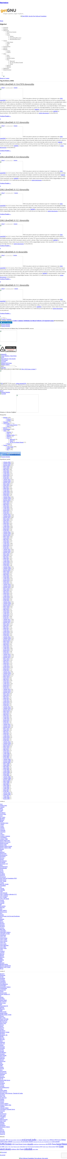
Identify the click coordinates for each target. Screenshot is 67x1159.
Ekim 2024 (6, 494)
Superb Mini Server (5, 1080)
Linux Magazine (4, 945)
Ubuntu (2, 1102)
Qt (0, 995)
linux (64, 1144)
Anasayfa (5, 27)
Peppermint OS (4, 1006)
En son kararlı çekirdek (27, 1141)
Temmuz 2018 (7, 603)
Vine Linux (3, 1115)
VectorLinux (3, 1113)
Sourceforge (3, 1071)
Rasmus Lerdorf (17, 1146)
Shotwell (2, 1057)
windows (13, 1149)
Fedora (2, 872)
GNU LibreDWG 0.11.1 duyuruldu (14, 285)
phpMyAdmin (3, 1013)
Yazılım (5, 40)
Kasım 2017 (6, 615)
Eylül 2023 (6, 513)
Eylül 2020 (6, 565)
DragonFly (3, 856)
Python (8, 56)
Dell (1, 850)
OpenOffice (3, 985)
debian (48, 1139)
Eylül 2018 (6, 600)
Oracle (1, 991)
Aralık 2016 (6, 631)
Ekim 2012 (6, 704)
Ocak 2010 (6, 752)
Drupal (2, 859)
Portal (11, 64)
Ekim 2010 (6, 739)
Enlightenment (4, 866)
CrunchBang (3, 837)
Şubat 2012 (6, 715)
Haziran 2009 (6, 762)
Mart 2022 (6, 539)
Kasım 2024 (6, 492)
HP (1, 904)
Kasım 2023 (6, 510)
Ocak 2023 (6, 524)
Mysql (1, 968)
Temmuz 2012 (7, 708)
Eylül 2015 (6, 653)
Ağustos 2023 (6, 514)
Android (2, 807)
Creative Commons (5, 836)
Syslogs (2, 1084)
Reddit (1, 1036)
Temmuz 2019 (7, 586)
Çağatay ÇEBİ (4, 839)
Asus (1, 815)
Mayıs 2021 (6, 554)
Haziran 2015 (6, 657)
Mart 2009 (6, 766)
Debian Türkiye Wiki (5, 847)
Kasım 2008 (6, 772)
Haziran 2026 (6, 465)
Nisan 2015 (6, 660)
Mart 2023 (6, 522)
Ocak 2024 (6, 507)
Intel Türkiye (3, 910)
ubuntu (47, 1146)
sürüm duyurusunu (44, 113)
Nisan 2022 (6, 538)
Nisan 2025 (6, 485)
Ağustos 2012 (6, 707)
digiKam (2, 852)
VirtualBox (3, 1116)
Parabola (2, 998)
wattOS (2, 1118)
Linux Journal (3, 941)
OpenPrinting (3, 988)
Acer (1, 804)
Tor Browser (3, 1097)
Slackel (2, 1059)
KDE (1, 920)
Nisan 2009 (6, 765)
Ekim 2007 (6, 790)
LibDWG (55, 111)
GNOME (2, 890)
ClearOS (2, 828)
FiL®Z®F (2, 1155)
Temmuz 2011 (7, 725)
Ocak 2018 (6, 612)
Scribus (2, 1049)
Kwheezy (2, 926)
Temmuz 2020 (7, 568)
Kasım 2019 (6, 580)
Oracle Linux (3, 992)
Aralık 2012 (6, 701)
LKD (1, 949)
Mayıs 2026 (6, 466)
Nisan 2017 (6, 625)
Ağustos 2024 (6, 497)
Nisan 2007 (6, 795)
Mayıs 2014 (6, 676)
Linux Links (3, 944)
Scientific (2, 1048)
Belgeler (5, 49)
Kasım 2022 (6, 527)
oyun (9, 1146)
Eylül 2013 (6, 688)
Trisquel (2, 1100)
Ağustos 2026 (6, 462)
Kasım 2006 (6, 798)
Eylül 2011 (6, 723)
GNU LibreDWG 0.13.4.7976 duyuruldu (17, 84)
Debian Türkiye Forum (6, 846)
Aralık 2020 (6, 561)
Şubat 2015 (6, 663)
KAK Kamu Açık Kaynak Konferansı (10, 916)
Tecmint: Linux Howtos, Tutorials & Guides (11, 1093)
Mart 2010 (6, 749)
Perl (1, 1004)
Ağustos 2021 (6, 549)
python (12, 1146)
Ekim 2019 (6, 581)
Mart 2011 (6, 731)
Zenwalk (2, 1131)
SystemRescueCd (4, 1087)
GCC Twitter (3, 897)
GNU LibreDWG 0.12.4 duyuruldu (14, 157)
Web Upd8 (3, 1121)
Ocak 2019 (6, 594)
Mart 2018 (6, 609)
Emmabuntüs (3, 868)
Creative (2, 834)
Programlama (6, 46)
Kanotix (2, 919)
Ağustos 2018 (6, 602)
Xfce (1, 1128)
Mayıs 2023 (6, 519)
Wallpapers (6, 68)
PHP (1, 1010)
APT (1, 811)
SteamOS (2, 1077)
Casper (2, 826)
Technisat (2, 1094)
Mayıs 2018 (6, 606)
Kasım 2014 (6, 667)
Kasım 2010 (6, 737)
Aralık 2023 (6, 508)
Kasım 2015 (6, 650)
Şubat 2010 (6, 750)
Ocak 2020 (6, 577)
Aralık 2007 (6, 788)
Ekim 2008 (6, 774)
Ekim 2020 (6, 564)
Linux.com (3, 936)
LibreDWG (3, 100)
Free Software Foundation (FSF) (8, 878)
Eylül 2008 (6, 775)
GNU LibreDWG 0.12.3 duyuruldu (14, 189)
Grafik (8, 43)
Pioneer (2, 1016)
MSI (1, 961)
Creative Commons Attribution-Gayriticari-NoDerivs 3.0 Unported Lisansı (33, 320)
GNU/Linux (6, 30)
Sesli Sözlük (3, 1055)
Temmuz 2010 (7, 743)
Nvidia (2, 976)
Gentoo (2, 882)
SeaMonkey (3, 1052)
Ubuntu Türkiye (4, 1103)
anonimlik (2, 1139)
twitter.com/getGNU (21, 383)
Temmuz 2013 (7, 691)
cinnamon (44, 1139)
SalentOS (2, 1042)
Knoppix (2, 923)
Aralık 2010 (6, 736)
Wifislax (2, 1122)
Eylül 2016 (6, 635)
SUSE (1, 1078)
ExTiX (2, 871)
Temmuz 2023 (7, 516)
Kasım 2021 (6, 545)
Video (4, 53)
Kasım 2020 (6, 562)
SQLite (2, 1076)
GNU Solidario (4, 895)
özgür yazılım (35, 1149)
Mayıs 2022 (6, 536)
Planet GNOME (4, 1019)
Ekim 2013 (6, 686)
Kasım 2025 (6, 475)
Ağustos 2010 (6, 742)
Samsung (2, 1046)
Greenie (2, 888)
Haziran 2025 (6, 482)
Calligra (2, 824)
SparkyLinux (3, 1073)
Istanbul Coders (11, 58)
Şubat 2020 (6, 575)
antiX (1, 808)
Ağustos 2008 (6, 776)
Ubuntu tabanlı (52, 1146)
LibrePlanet (3, 935)
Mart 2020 (6, 574)
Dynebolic (2, 862)
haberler (37, 109)
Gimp (8, 55)
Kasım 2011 (6, 720)
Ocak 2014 (6, 682)
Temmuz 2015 (7, 656)
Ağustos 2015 (6, 654)
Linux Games (3, 939)
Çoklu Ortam (10, 42)
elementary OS (4, 863)
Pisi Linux (2, 1017)
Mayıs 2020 (6, 571)
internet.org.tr (3, 912)
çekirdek (28, 1149)
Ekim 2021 (6, 546)
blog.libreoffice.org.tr (15, 39)
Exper (1, 869)
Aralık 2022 (6, 526)
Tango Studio (3, 1090)
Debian (11, 36)
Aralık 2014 (6, 666)
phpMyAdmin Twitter (5, 1014)
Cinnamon (2, 831)
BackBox (2, 818)
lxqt (0, 1146)
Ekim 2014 (6, 669)
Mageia (2, 955)
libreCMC (2, 929)
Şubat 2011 (6, 733)
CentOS (2, 827)
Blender (2, 820)
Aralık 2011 (6, 718)
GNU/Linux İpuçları (11, 32)
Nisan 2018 (6, 607)
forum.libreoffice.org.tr (15, 37)
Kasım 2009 (6, 755)
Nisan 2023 (6, 520)
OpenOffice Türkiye (5, 987)
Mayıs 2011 (6, 728)
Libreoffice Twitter (5, 933)
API (6, 1140)
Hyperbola (2, 906)
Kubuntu (2, 925)
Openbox (2, 979)
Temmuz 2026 (7, 463)
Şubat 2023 (6, 523)
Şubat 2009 (6, 768)
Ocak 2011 (6, 734)
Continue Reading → (5, 116)
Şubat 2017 (6, 628)
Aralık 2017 (6, 613)
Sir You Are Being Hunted (16, 62)
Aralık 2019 (6, 578)
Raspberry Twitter (4, 1032)
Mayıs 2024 (6, 501)
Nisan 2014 (6, 677)
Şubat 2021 (6, 558)
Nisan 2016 (6, 642)
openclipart (3, 982)
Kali (1, 917)
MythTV (2, 974)
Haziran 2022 (6, 535)
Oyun (8, 59)
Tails (1, 1089)
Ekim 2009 (6, 756)
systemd (2, 1086)
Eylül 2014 (6, 670)
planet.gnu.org (3, 1020)
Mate (1, 958)
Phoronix (2, 1008)
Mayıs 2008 (6, 781)
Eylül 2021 (6, 548)
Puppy (1, 1026)
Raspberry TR (3, 1035)
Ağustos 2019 (6, 584)
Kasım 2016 (6, 632)
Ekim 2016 (6, 634)
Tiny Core (2, 1096)
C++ (37, 1139)
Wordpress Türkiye (5, 1127)
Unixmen (2, 1110)
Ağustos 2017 (6, 619)
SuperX (2, 1081)
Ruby (1, 1041)
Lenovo (2, 928)
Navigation (4, 2)
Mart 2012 (6, 714)
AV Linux (2, 817)
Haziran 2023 (6, 517)
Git (1, 887)
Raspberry (2, 1030)
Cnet (1, 833)
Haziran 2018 (6, 605)
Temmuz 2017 (7, 621)
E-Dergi (8, 52)
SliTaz (1, 1064)
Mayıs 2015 (6, 658)
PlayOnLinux (3, 1022)
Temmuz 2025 (7, 481)
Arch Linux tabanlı (12, 1139)
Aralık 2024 (6, 491)
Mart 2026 (6, 469)
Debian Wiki (3, 844)
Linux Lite (2, 942)
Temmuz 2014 (7, 673)
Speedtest (2, 1074)
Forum (8, 34)
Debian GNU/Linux (5, 842)
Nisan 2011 (6, 730)
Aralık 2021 (6, 543)
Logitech (2, 951)
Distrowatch (3, 853)
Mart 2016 (6, 644)
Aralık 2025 (6, 473)
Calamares (40, 1139)
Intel (1, 909)
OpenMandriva (4, 984)
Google (2, 900)
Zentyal (2, 1129)
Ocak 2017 (6, 629)
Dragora (2, 858)
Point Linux (3, 1023)
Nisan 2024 (6, 503)
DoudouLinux (3, 855)
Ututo (1, 1112)
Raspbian (2, 1033)
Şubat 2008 (6, 785)
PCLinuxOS (3, 1001)
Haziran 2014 (6, 675)
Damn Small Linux (5, 840)
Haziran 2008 (6, 779)
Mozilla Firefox (4, 964)
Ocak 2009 (6, 769)
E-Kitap (8, 50)
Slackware (2, 1061)
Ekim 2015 (6, 651)
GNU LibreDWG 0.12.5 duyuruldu (14, 122)
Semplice (2, 1054)
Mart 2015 (6, 661)
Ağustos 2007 (6, 793)
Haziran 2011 (6, 727)
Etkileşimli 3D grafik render (38, 1141)
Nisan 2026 (6, 468)
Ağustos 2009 (6, 759)
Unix (57, 1146)
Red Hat (2, 1038)
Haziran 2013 (6, 692)
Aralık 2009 (6, 753)
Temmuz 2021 (7, 551)
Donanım (5, 29)
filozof (2, 87)
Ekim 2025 (6, 476)
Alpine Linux (3, 805)
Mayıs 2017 (6, 624)
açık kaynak (19, 1139)
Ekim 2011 (6, 721)
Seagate (2, 1051)
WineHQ (2, 1124)
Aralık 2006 (6, 797)
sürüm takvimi (22, 1146)
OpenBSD (2, 981)
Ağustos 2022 (6, 532)
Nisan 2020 (6, 573)
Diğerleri (9, 67)
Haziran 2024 (6, 500)
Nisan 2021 (6, 555)
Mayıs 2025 (6, 484)
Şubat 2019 (6, 593)
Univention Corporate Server (7, 1109)
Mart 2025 (6, 487)
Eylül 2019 (6, 583)
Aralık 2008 (6, 771)
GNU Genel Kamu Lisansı (19, 1144)
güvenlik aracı (36, 1144)
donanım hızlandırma (17, 1141)
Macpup (2, 954)
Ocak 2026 (6, 472)
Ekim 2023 (6, 511)
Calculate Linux (4, 823)
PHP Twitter (3, 1011)
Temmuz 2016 (7, 638)
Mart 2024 (6, 504)
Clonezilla (2, 830)
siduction (2, 1058)
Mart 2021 (6, 556)
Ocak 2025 (6, 489)
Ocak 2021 (6, 559)
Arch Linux (3, 814)
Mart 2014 (6, 679)
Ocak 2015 (6, 664)
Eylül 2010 (6, 740)
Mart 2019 (6, 591)
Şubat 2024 (6, 505)
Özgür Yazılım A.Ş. (5, 994)
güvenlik (30, 1144)
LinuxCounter (3, 938)
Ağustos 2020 (6, 567)
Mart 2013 (6, 696)
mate (3, 1146)
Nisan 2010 (6, 747)
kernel (59, 1144)
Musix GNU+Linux (5, 967)
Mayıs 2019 (6, 589)
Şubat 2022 (6, 540)
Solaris (2, 1067)
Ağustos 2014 (6, 672)
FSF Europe (3, 879)
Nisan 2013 (6, 695)
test (26, 1146)
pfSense (2, 1007)
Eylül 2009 (6, 758)
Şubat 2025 (6, 488)
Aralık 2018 (6, 596)
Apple (1, 810)
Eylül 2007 (6, 791)
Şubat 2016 (6, 645)
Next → (5, 317)
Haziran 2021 (6, 552)
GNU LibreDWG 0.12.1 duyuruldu (14, 220)
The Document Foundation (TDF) (34, 1146)
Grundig (2, 901)
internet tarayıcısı (42, 1144)
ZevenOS (2, 1132)
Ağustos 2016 (6, 637)
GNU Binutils (3, 893)
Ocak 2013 (6, 699)
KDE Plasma (52, 1144)
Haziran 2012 (6, 709)
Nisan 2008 (6, 782)
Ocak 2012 (6, 717)
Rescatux (2, 1039)
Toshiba (2, 1099)
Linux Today (3, 948)
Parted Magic (3, 1000)
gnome (57, 1141)
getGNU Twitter (4, 884)
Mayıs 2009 (6, 763)
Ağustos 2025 (6, 479)
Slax (1, 1062)
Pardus (2, 997)
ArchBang (2, 812)
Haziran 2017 (6, 622)
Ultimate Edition (4, 1108)
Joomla (2, 914)
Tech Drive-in (3, 1092)
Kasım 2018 (6, 597)
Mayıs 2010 (6, 746)
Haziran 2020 (6, 570)
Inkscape (2, 907)
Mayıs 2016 (6, 641)
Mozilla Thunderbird (5, 965)
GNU (61, 98)
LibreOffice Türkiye (5, 932)
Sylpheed (2, 1083)
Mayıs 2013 (6, 693)
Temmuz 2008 (7, 778)
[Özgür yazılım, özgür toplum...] (12, 14)
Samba (2, 1045)
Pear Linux (3, 1003)
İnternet (5, 48)
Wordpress (2, 1125)
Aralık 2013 (6, 683)
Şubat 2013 (6, 698)
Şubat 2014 (6, 680)
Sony (1, 1070)
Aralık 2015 (6, 648)
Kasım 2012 (6, 702)
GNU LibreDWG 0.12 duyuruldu (14, 252)
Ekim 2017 (6, 616)
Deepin (2, 849)
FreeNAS (2, 875)
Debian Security (4, 843)
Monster (2, 963)
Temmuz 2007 (7, 794)
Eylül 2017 (6, 618)
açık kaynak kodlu (29, 1140)
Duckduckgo (3, 861)
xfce (18, 1149)
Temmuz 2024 (7, 498)
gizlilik (53, 1141)
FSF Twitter (3, 881)
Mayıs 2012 (6, 711)
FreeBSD (2, 874)
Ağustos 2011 (6, 724)
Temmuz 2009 (7, 760)
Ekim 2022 (6, 529)
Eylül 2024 (6, 495)
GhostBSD (3, 885)
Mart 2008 (6, 784)
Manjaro (2, 957)
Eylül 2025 (6, 478)
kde (47, 1144)
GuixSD (2, 903)
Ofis (8, 45)
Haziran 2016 (6, 640)
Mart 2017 (6, 626)
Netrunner (2, 975)
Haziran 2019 (6, 587)
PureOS (2, 1027)
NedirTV (9, 65)
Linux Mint (3, 946)
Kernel (2, 922)
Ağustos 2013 (6, 689)
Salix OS (2, 1043)
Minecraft (12, 61)
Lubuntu (2, 952)
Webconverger (4, 1119)
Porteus (2, 1025)
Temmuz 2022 (7, 533)
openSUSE (3, 990)
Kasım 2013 (6, 685)
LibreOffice (3, 930)
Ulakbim (2, 1106)
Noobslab (2, 978)
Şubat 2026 (6, 471)
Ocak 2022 (6, 542)
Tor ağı (44, 1146)
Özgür (22, 1149)
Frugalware (3, 877)
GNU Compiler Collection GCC (8, 894)
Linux (8, 33)
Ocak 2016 (6, 647)
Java (1, 913)
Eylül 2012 (6, 705)
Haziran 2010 (6, 744)
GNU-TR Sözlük (4, 898)
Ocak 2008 (6, 787)
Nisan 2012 (6, 712)
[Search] (16, 366)
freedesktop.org (47, 1141)
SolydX (2, 1068)
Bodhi (1, 821)
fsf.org (1, 390)
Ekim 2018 (6, 599)
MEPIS (2, 960)
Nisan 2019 (6, 590)
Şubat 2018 (6, 610)
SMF (1, 1065)
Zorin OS (2, 1134)
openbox (6, 1146)
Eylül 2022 (6, 530)
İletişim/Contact (7, 69)
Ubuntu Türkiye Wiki (5, 1105)
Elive (1, 865)
